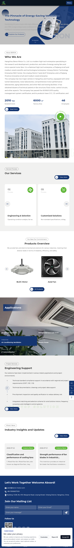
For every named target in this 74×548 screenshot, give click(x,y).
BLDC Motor (22, 282)
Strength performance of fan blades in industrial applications (53, 456)
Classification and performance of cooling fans (20, 456)
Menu (69, 3)
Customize (44, 537)
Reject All (55, 537)
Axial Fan (52, 282)
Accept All (65, 537)
